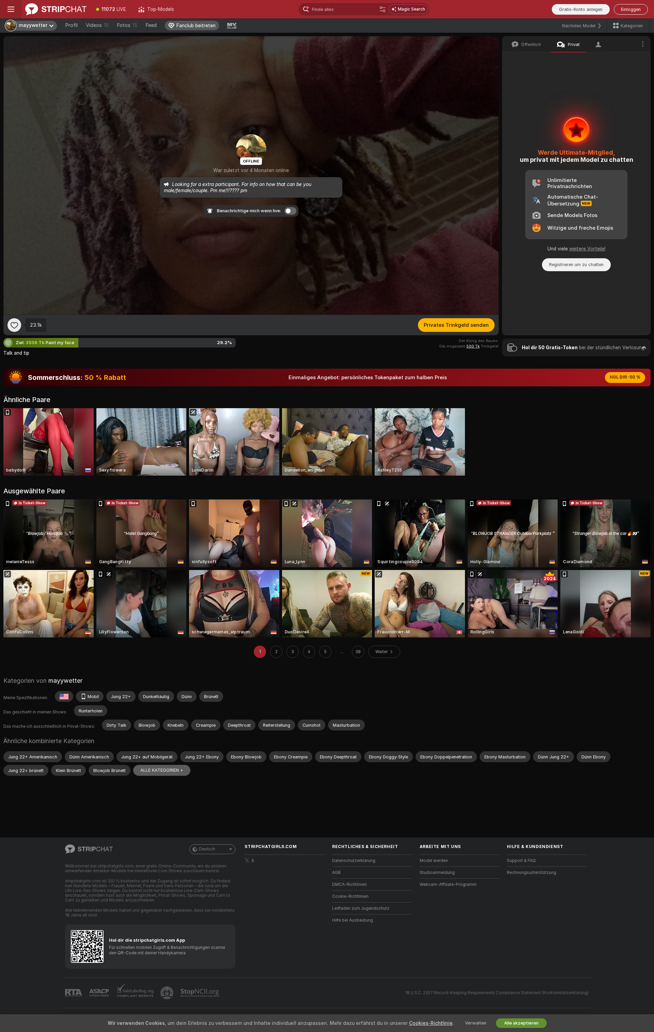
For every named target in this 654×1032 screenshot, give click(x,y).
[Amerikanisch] (64, 696)
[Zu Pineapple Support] (167, 992)
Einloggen (631, 9)
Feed (151, 25)
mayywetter (65, 680)
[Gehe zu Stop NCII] (200, 993)
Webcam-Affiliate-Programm (448, 884)
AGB (336, 872)
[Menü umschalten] (11, 9)
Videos (97, 25)
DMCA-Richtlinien (349, 884)
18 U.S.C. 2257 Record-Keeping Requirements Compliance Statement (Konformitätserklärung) (497, 992)
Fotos (127, 25)
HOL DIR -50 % (625, 377)
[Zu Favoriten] (14, 325)
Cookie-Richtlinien (350, 896)
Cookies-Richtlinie (431, 1023)
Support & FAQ (521, 860)
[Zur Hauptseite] (56, 9)
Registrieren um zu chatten (576, 264)
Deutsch (207, 849)
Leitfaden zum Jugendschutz (360, 908)
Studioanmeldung (437, 872)
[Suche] (382, 9)
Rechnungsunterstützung (531, 872)
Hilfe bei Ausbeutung (352, 920)
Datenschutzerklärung (353, 860)
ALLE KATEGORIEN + (161, 770)
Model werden (434, 860)
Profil (71, 25)
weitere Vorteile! (587, 248)
